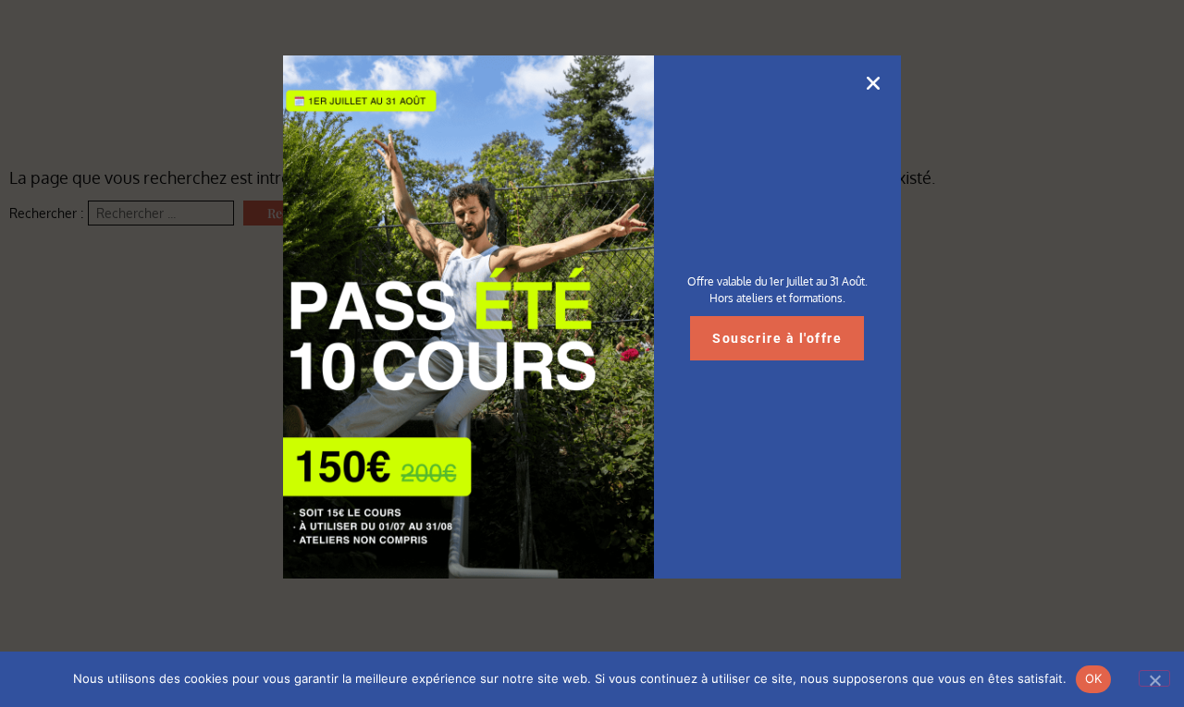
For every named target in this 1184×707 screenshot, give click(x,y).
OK (1094, 678)
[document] (592, 353)
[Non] (1154, 678)
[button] (873, 83)
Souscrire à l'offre (777, 338)
